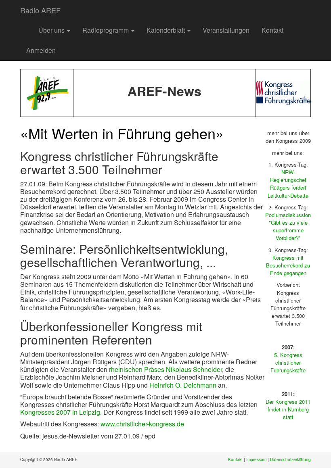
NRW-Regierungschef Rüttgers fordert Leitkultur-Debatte (288, 183)
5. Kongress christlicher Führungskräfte (288, 362)
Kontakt (272, 30)
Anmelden (41, 50)
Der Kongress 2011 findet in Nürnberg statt (288, 409)
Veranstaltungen (226, 30)
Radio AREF (40, 10)
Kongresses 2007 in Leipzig (60, 412)
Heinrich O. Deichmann (182, 385)
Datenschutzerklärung (290, 459)
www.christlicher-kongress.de (142, 423)
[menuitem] (26, 26)
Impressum (256, 459)
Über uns (52, 30)
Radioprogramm (106, 30)
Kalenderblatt (166, 30)
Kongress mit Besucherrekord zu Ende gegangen (288, 265)
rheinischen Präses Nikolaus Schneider (165, 369)
